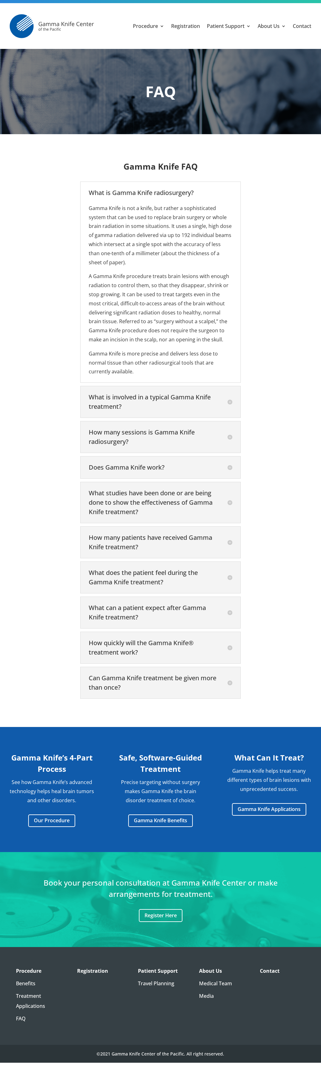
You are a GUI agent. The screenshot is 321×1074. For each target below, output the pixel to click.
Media (206, 995)
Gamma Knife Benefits (160, 820)
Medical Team (215, 983)
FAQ (21, 1018)
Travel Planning (156, 983)
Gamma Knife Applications (269, 809)
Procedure (145, 26)
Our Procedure (52, 820)
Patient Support (226, 26)
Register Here (161, 915)
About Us (269, 26)
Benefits (25, 983)
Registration (185, 26)
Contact (302, 26)
